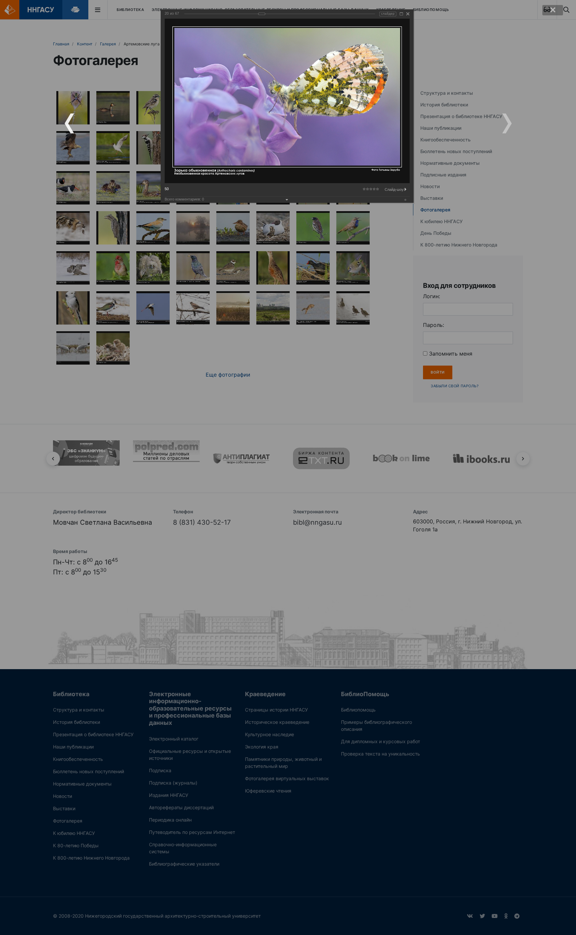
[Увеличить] (401, 14)
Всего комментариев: (184, 199)
